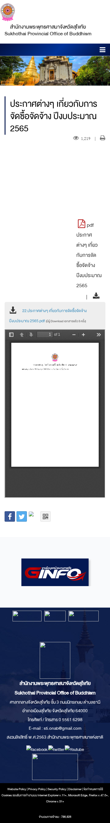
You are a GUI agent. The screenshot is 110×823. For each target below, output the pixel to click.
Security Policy (57, 789)
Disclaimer (75, 789)
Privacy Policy (37, 789)
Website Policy (16, 789)
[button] (102, 51)
